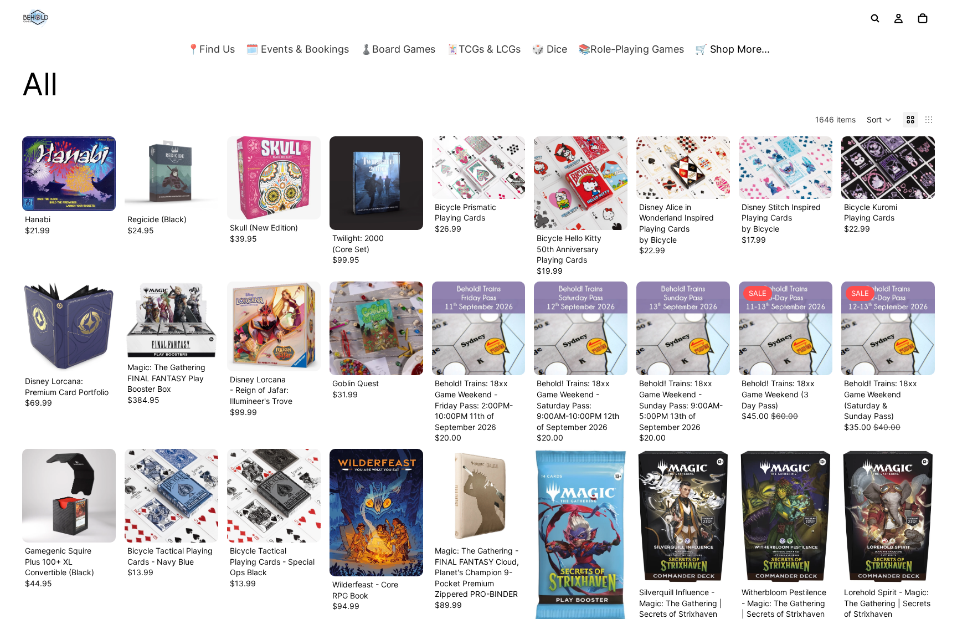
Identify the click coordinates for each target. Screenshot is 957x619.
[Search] (875, 18)
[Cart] (922, 18)
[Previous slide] (137, 174)
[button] (879, 120)
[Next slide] (206, 174)
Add (108, 194)
